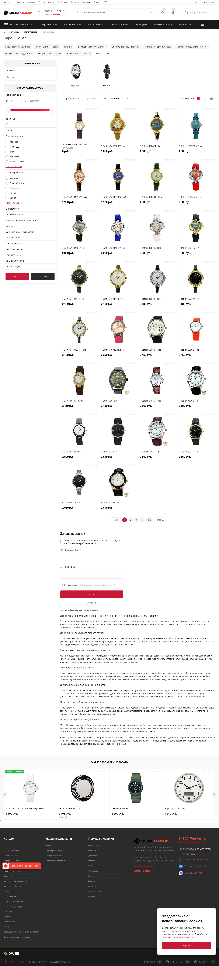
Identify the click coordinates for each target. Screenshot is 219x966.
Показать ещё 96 (14, 166)
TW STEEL (14, 147)
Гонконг (13, 193)
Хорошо (186, 945)
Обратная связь (16, 962)
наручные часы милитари (17, 47)
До (25, 101)
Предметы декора (12, 871)
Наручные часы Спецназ (78, 53)
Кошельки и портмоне (13, 901)
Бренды (91, 896)
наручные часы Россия (47, 47)
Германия (14, 188)
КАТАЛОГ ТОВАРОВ (19, 24)
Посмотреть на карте (144, 865)
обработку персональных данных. (95, 585)
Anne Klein (14, 156)
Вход (197, 2)
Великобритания (18, 183)
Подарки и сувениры (13, 906)
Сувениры (8, 917)
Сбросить (43, 276)
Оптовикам (62, 2)
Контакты (75, 2)
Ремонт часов (94, 891)
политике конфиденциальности (177, 937)
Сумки (6, 927)
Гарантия (86, 2)
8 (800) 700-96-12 (55, 11)
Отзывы (97, 2)
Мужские (11, 70)
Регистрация (208, 2)
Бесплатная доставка (55, 861)
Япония (68, 47)
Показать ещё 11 (14, 203)
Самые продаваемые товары (109, 762)
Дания (13, 198)
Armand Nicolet (17, 161)
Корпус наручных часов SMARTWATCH (21, 932)
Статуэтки (8, 911)
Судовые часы (10, 922)
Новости (20, 2)
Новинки (49, 845)
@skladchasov (201, 866)
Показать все (102, 53)
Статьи (51, 2)
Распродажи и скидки (55, 856)
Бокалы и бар (9, 876)
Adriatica (14, 142)
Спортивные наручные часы (125, 47)
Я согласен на (89, 585)
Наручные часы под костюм (18, 53)
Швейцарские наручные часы (91, 47)
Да (11, 124)
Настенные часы (11, 856)
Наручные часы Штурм (49, 53)
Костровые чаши (11, 896)
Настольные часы (12, 861)
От (7, 101)
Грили (6, 891)
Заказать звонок (52, 14)
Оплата (42, 2)
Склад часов (196, 872)
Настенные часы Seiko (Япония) (192, 47)
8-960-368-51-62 (202, 859)
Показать (17, 276)
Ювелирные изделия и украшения (19, 937)
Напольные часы (11, 850)
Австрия (14, 178)
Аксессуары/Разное (13, 886)
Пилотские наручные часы (158, 47)
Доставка (31, 2)
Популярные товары (55, 850)
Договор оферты (142, 871)
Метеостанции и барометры (16, 881)
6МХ (12, 152)
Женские (11, 77)
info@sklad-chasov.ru (199, 849)
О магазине (8, 2)
